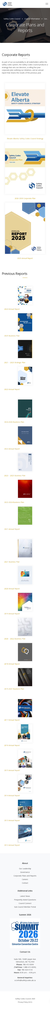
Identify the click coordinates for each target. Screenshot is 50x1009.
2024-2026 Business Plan (14, 422)
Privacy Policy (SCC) (25, 1002)
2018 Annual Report (12, 664)
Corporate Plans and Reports (25, 876)
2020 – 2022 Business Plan (14, 639)
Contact (25, 883)
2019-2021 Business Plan (14, 689)
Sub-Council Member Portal (25, 907)
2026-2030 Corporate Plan (25, 198)
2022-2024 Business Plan (14, 502)
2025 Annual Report (25, 258)
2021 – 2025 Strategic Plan (14, 362)
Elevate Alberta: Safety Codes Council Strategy (25, 138)
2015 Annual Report (12, 770)
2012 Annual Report (12, 845)
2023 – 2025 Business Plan (14, 475)
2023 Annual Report (12, 389)
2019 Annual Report (12, 613)
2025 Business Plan (12, 336)
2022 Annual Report (12, 449)
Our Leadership (25, 868)
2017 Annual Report (12, 720)
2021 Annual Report (12, 529)
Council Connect (25, 903)
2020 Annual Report (12, 588)
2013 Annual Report (12, 820)
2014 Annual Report (12, 795)
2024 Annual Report (12, 309)
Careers (25, 879)
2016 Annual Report (12, 745)
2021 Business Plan (12, 562)
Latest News (25, 896)
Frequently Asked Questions (25, 900)
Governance (25, 872)
